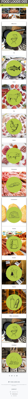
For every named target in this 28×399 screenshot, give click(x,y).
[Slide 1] (14, 18)
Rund (14, 82)
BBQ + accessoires (14, 316)
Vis (14, 52)
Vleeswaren (14, 169)
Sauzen (14, 286)
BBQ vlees (14, 23)
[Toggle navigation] (25, 5)
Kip (14, 111)
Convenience (14, 199)
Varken (14, 140)
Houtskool (14, 345)
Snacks (14, 228)
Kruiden (14, 257)
